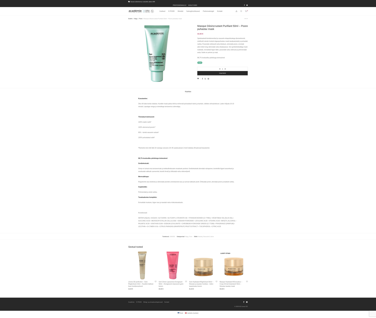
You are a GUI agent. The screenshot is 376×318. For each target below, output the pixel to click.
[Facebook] (244, 5)
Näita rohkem (139, 289)
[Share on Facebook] (202, 79)
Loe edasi (222, 289)
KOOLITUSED (192, 5)
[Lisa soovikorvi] (198, 79)
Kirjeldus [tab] (188, 91)
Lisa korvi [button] (131, 289)
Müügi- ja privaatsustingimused (153, 302)
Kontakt (219, 11)
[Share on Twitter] (205, 79)
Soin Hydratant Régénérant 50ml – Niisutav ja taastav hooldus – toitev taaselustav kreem (201, 284)
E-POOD (171, 11)
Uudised (162, 11)
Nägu (135, 18)
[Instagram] (247, 5)
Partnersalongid (208, 11)
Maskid (200, 236)
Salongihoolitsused (193, 11)
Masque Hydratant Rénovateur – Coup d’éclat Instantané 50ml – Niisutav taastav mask (231, 284)
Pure (140, 18)
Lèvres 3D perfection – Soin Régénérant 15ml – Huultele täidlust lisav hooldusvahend (140, 284)
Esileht (130, 18)
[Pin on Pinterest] (208, 79)
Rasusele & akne (208, 236)
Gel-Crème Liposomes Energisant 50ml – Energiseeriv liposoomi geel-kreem (171, 284)
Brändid (180, 11)
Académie (131, 302)
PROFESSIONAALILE (179, 5)
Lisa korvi (222, 73)
